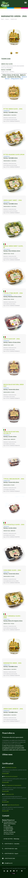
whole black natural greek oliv (13, 385)
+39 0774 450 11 (8, 843)
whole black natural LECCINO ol (11, 432)
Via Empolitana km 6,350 (10, 822)
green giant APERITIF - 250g (13, 709)
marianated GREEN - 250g (12, 663)
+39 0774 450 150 (9, 848)
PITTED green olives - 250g (12, 109)
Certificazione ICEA (9, 794)
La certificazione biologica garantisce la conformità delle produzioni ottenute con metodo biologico (14, 798)
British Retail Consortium (11, 767)
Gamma (7, 19)
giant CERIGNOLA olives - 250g (12, 616)
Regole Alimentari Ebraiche (13, 805)
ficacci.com (23, 868)
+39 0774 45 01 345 (9, 858)
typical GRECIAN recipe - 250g (13, 479)
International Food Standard (11, 776)
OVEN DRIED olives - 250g (12, 570)
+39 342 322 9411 (8, 838)
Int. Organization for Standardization (13, 785)
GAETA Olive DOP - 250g (11, 339)
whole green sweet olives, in (13, 246)
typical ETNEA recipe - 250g (13, 293)
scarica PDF (6, 773)
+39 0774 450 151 (9, 853)
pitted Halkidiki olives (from (13, 154)
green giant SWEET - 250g (12, 200)
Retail (2, 19)
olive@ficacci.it (8, 863)
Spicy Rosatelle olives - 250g (13, 524)
